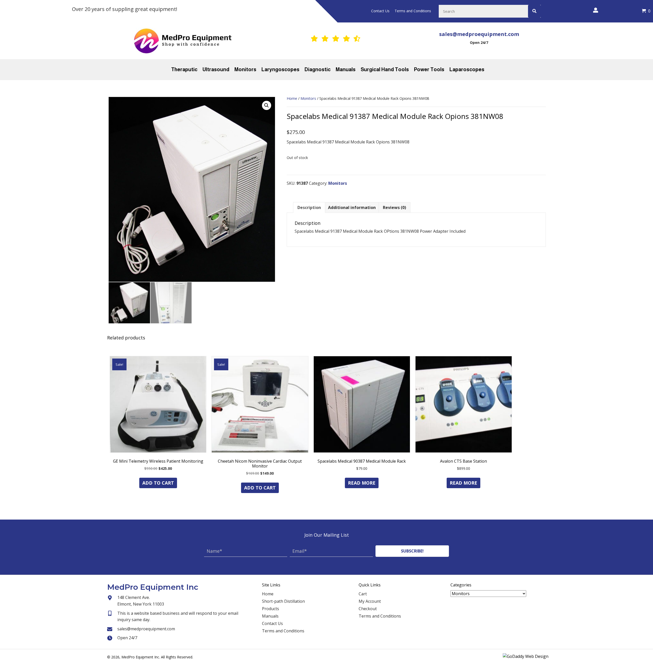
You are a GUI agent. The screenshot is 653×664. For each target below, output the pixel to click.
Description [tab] (309, 207)
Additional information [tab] (352, 207)
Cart (363, 594)
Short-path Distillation (283, 601)
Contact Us (272, 623)
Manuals (270, 616)
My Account (370, 601)
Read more (361, 483)
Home (292, 98)
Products (270, 608)
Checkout (368, 608)
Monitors (308, 98)
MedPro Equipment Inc (152, 587)
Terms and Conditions (283, 631)
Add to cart (158, 483)
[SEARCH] (534, 11)
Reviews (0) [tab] (394, 207)
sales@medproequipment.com (479, 34)
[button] (266, 105)
